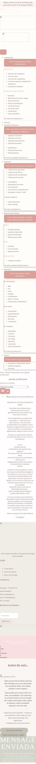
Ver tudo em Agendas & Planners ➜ (16, 158)
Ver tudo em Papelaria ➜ (12, 209)
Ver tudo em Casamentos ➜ (13, 118)
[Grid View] (3, 391)
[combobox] (10, 11)
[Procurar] (1, 14)
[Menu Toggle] (3, 52)
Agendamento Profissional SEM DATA (20, 402)
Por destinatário (9, 281)
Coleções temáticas (10, 197)
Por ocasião (8, 306)
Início (2, 372)
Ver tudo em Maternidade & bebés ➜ (16, 265)
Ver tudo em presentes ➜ (12, 351)
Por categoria (8, 326)
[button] (2, 43)
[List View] (8, 391)
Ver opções (20, 517)
